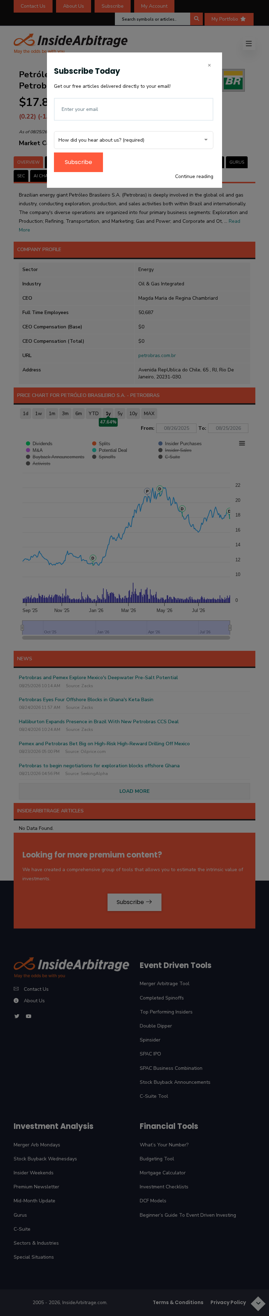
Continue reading (194, 176)
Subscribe (78, 162)
